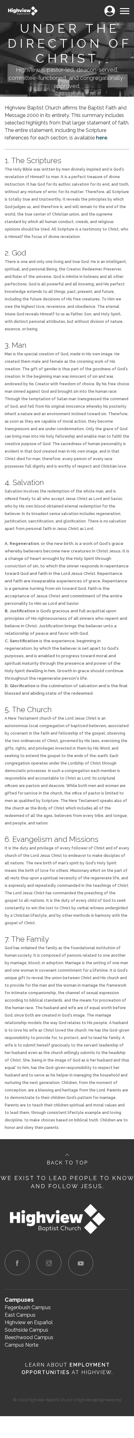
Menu (124, 7)
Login (109, 7)
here (101, 138)
